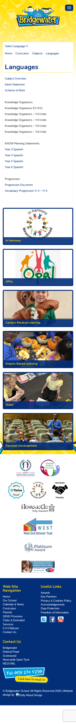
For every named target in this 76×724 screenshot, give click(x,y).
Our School (9, 600)
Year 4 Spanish (14, 155)
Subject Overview (15, 78)
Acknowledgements (53, 604)
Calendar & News (13, 604)
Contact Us (9, 632)
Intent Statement (15, 84)
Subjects (37, 53)
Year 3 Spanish (14, 149)
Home (8, 53)
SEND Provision (13, 616)
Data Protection (50, 608)
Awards (45, 592)
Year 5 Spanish (14, 161)
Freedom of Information (55, 612)
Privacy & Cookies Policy (56, 600)
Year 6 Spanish (14, 167)
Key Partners (49, 596)
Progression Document (19, 184)
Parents (7, 612)
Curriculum (22, 53)
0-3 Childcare (11, 628)
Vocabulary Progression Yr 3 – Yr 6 (26, 190)
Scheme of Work (15, 90)
